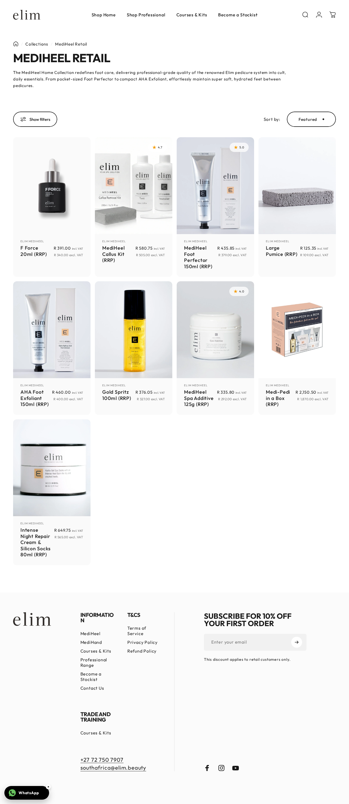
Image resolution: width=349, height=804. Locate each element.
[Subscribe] (296, 642)
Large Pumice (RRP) (281, 251)
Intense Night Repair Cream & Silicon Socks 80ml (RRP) (35, 542)
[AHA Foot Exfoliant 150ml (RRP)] (52, 329)
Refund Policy (142, 651)
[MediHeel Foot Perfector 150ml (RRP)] (215, 185)
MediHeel (90, 633)
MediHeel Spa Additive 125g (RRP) (199, 398)
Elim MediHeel (32, 241)
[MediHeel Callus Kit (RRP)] (133, 185)
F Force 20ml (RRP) (33, 251)
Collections (36, 44)
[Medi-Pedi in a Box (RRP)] (297, 329)
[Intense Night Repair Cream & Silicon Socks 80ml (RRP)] (52, 467)
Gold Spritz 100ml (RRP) (116, 395)
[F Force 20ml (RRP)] (52, 185)
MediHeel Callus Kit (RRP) (113, 254)
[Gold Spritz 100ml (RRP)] (133, 329)
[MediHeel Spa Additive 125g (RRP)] (215, 329)
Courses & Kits (95, 651)
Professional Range (93, 662)
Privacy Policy (142, 642)
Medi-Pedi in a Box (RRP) (278, 398)
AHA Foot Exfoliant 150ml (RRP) (34, 398)
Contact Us (92, 688)
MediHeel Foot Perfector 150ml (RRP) (198, 257)
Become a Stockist (90, 676)
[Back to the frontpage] (16, 44)
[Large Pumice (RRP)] (297, 185)
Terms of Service (136, 630)
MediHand (91, 642)
